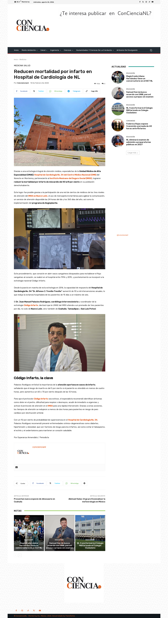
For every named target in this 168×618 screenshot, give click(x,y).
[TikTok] (28, 611)
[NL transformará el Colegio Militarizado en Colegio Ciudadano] (90, 533)
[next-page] (19, 555)
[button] (151, 50)
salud (27, 66)
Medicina (23, 59)
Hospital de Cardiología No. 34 (82, 420)
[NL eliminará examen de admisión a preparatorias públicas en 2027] (118, 141)
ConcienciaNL (21, 616)
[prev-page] (15, 555)
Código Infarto (31, 305)
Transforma (70, 616)
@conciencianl (122, 235)
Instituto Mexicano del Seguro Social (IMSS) (71, 178)
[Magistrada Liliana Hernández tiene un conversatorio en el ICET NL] (29, 533)
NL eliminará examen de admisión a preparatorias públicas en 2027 (138, 142)
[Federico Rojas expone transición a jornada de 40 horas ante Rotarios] (118, 125)
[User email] (16, 467)
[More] (84, 483)
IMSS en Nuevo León (37, 196)
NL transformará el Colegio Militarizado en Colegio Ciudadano (90, 545)
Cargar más (132, 153)
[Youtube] (152, 2)
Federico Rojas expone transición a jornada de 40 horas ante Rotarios (139, 126)
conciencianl (23, 83)
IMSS (50, 406)
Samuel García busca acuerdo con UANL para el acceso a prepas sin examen (59, 545)
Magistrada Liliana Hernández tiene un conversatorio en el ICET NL (29, 545)
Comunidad (130, 121)
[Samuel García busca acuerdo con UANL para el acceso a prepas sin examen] (60, 533)
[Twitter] (143, 2)
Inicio (16, 59)
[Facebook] (139, 2)
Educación (28, 540)
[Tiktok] (149, 2)
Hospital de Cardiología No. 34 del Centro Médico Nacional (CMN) (65, 175)
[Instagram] (146, 2)
